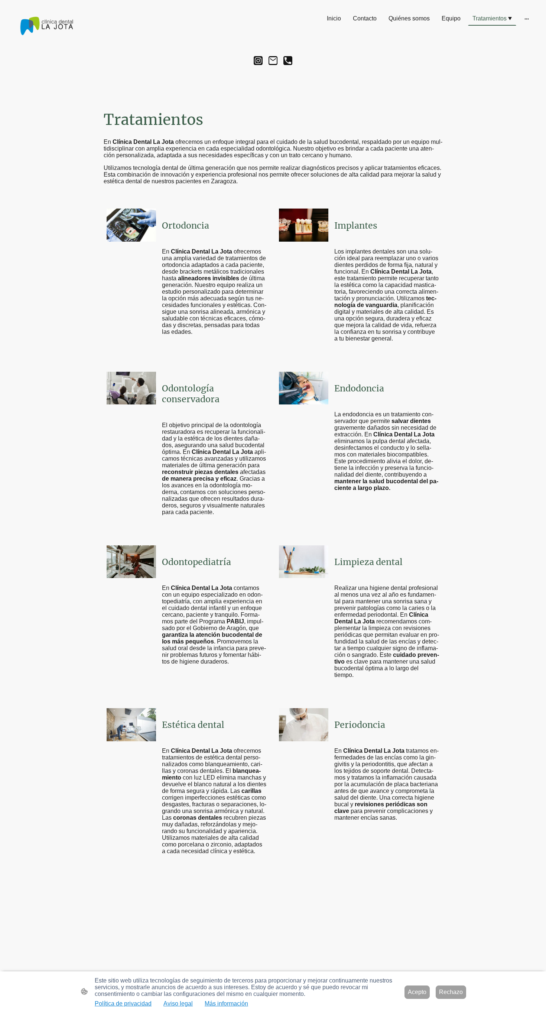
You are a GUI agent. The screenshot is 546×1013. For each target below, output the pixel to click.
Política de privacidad (123, 1003)
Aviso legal (178, 1003)
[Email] (273, 60)
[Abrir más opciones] (526, 19)
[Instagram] (258, 60)
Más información (226, 1003)
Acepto (417, 992)
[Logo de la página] (46, 26)
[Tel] (287, 60)
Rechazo (451, 992)
